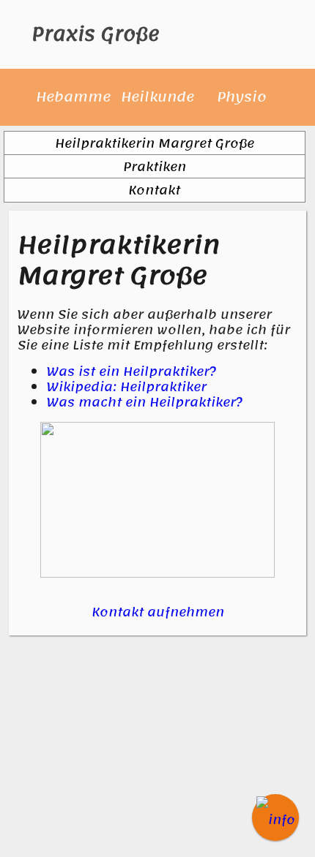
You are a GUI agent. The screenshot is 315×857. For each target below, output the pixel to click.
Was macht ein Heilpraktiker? (145, 402)
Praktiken (154, 166)
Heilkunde (157, 97)
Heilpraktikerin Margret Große (154, 143)
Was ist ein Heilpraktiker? (132, 371)
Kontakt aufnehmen (158, 612)
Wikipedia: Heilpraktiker (127, 387)
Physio (242, 97)
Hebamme (73, 97)
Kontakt (154, 190)
